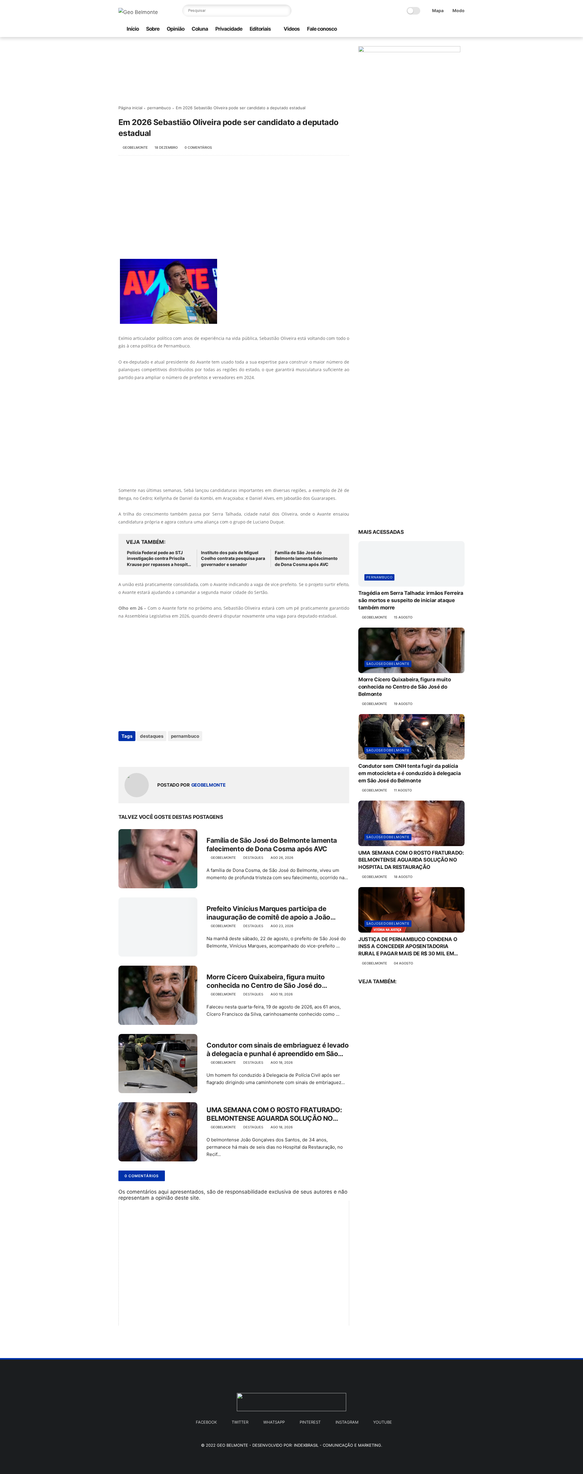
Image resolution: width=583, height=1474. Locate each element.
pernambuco (159, 107)
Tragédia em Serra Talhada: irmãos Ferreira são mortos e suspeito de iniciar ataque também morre (410, 600)
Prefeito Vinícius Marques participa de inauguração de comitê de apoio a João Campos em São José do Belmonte (268, 913)
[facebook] (432, 29)
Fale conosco (322, 29)
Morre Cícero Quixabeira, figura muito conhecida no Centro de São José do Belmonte (265, 981)
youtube (382, 1422)
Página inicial (130, 107)
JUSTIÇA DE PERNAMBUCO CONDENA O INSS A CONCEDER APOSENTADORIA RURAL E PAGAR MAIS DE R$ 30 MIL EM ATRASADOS (407, 946)
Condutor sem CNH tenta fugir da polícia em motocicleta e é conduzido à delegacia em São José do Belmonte (409, 773)
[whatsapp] (412, 29)
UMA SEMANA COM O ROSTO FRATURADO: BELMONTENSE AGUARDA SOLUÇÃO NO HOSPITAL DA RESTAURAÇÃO (274, 1114)
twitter (240, 1422)
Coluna (200, 29)
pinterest (310, 1422)
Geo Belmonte (232, 1445)
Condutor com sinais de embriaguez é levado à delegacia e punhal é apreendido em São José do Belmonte (277, 1049)
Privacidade (228, 29)
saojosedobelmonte (388, 664)
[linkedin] (172, 752)
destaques (151, 736)
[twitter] (442, 29)
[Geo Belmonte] (138, 12)
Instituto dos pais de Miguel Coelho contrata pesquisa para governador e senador (233, 558)
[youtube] (461, 29)
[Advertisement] (233, 210)
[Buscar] (285, 11)
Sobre (152, 29)
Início (133, 29)
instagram (347, 1422)
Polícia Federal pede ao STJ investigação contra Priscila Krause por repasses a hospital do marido (159, 559)
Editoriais (260, 29)
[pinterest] (451, 29)
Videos (292, 29)
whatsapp (274, 1422)
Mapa (438, 10)
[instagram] (422, 29)
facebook (206, 1422)
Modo (458, 10)
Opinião (175, 29)
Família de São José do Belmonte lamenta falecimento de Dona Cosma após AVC (306, 558)
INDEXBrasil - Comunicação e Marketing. (338, 1445)
